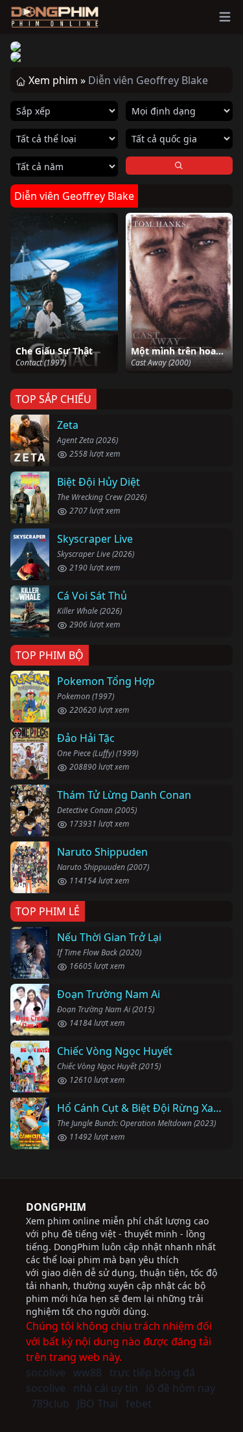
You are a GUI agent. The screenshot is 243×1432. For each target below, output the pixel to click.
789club (50, 1403)
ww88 (87, 1372)
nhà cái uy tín (105, 1388)
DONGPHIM (56, 1207)
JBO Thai (97, 1403)
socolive (45, 1372)
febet (139, 1403)
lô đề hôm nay (180, 1388)
